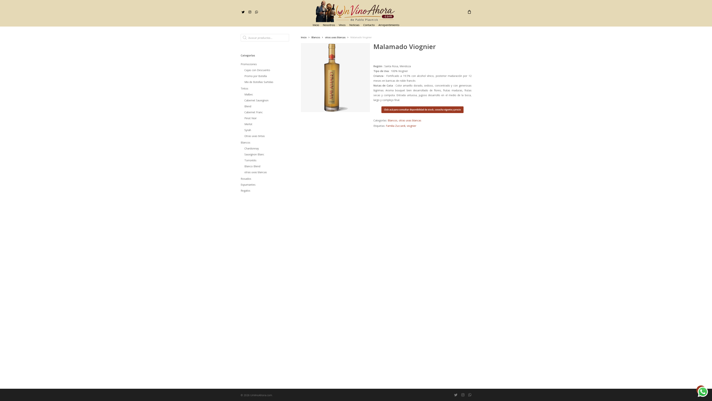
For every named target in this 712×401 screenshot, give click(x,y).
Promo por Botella (255, 76)
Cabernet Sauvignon (256, 100)
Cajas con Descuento (257, 70)
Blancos (245, 142)
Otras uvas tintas (254, 136)
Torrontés (250, 160)
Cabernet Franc (253, 112)
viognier (411, 126)
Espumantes (248, 184)
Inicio (304, 37)
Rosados (246, 178)
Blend (247, 106)
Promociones (249, 64)
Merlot (248, 124)
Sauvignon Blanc (254, 154)
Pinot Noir (250, 118)
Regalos (245, 190)
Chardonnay (251, 148)
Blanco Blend (252, 166)
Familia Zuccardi (395, 126)
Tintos (244, 88)
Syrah (247, 130)
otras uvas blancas (255, 172)
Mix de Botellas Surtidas (258, 82)
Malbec (248, 94)
